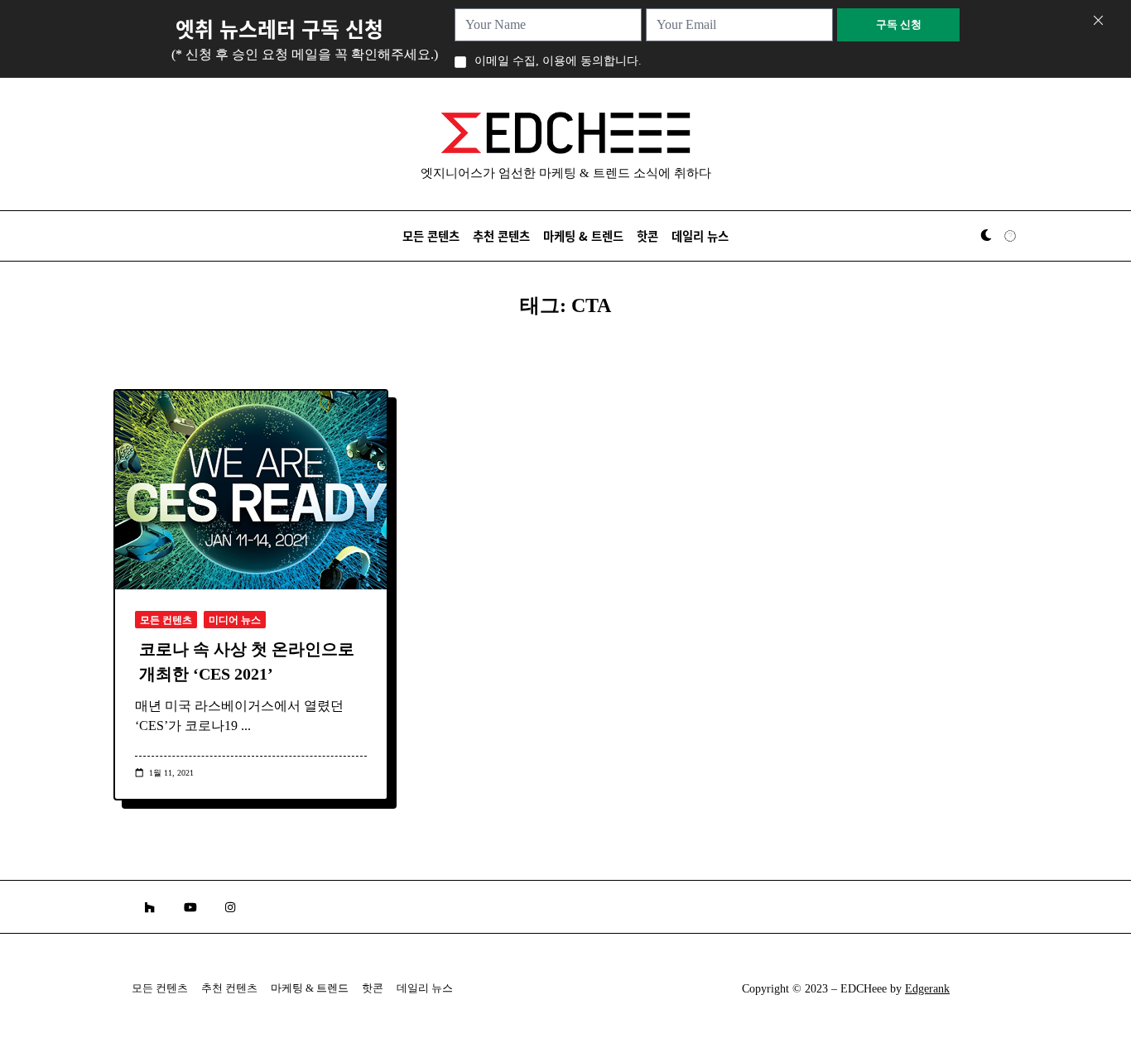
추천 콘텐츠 (501, 235)
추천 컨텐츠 (229, 988)
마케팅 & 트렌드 (583, 235)
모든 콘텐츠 (431, 235)
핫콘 (647, 235)
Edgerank (927, 989)
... (246, 726)
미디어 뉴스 (235, 620)
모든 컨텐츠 (166, 620)
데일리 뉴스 (700, 235)
